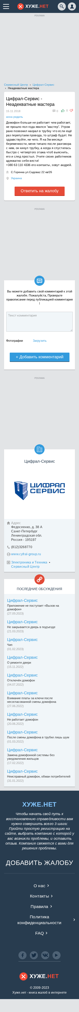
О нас (39, 885)
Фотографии (14, 340)
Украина (16, 178)
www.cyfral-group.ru (26, 554)
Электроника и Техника (29, 562)
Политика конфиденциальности (39, 919)
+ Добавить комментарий (39, 357)
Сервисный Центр (25, 566)
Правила (39, 906)
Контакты (39, 896)
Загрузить (40, 340)
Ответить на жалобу (40, 191)
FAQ (39, 933)
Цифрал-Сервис (22, 600)
